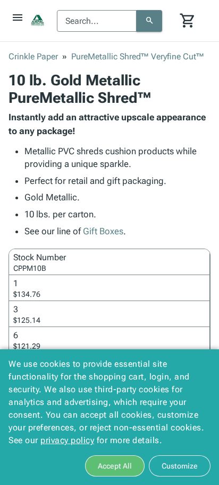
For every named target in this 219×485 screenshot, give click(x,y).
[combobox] (96, 21)
